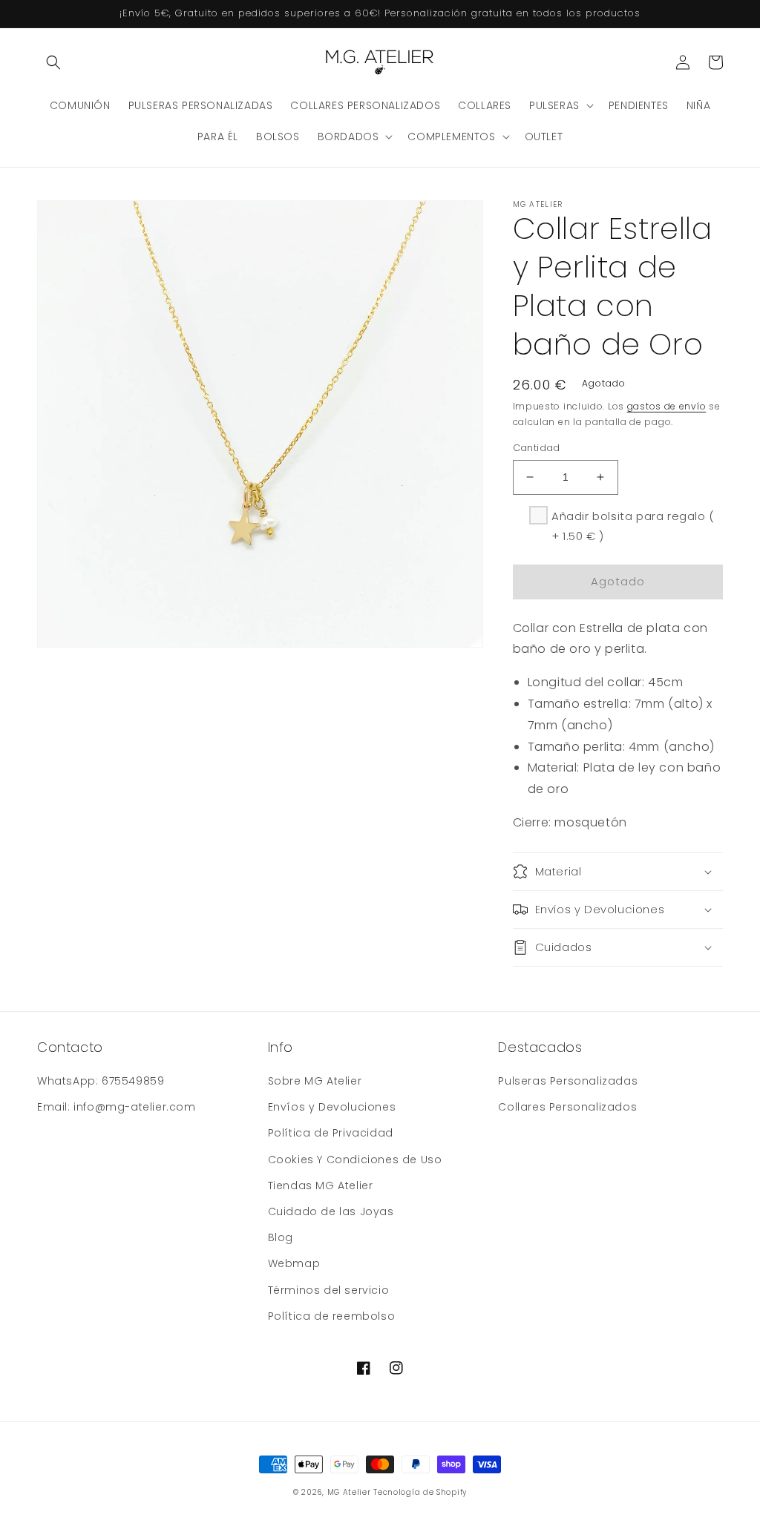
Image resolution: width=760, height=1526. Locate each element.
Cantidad (536, 448)
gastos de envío (667, 406)
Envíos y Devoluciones (332, 1106)
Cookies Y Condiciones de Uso (355, 1159)
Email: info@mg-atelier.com (116, 1106)
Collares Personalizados (567, 1106)
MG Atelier (349, 1492)
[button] (53, 62)
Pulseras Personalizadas (568, 1080)
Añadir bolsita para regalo (633, 526)
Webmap (294, 1263)
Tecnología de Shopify (420, 1492)
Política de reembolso (332, 1316)
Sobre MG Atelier (315, 1080)
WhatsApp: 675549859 (100, 1080)
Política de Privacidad (330, 1132)
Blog (280, 1237)
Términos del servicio (329, 1290)
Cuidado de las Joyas (331, 1211)
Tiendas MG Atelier (320, 1185)
